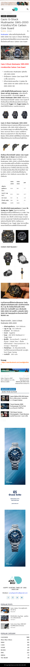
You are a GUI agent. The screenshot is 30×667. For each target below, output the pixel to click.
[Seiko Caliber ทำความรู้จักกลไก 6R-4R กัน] (5, 610)
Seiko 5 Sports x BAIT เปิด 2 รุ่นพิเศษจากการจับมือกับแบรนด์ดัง (7, 380)
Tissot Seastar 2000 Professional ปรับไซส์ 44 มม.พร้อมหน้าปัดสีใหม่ (18, 406)
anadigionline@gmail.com (18, 593)
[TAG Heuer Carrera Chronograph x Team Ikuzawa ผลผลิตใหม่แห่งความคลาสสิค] (5, 414)
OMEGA (3, 655)
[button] (27, 9)
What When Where (6, 640)
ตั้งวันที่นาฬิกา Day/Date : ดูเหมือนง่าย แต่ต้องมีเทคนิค (19, 617)
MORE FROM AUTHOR (9, 392)
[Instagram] (12, 597)
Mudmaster (4, 34)
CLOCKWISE (9, 13)
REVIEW (3, 650)
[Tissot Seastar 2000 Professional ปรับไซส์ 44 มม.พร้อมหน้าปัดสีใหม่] (5, 406)
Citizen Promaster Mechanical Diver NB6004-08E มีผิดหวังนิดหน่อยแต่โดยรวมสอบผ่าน (22, 381)
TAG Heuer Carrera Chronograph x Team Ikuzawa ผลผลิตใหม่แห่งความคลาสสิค (19, 414)
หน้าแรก (2, 13)
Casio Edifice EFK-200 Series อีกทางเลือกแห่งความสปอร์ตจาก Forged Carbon (19, 398)
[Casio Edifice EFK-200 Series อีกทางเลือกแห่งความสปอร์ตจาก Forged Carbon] (5, 398)
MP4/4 (4, 31)
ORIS (2, 653)
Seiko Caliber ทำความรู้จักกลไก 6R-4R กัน (18, 609)
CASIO (3, 16)
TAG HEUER (4, 658)
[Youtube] (21, 597)
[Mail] (17, 597)
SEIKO (2, 642)
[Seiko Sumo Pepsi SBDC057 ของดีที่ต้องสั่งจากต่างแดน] (5, 626)
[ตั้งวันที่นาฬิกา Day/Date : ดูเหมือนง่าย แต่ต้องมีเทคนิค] (5, 618)
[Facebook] (8, 597)
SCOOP (3, 647)
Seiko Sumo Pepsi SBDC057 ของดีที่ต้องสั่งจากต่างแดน (18, 625)
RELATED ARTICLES (8, 389)
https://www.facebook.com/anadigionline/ (15, 363)
